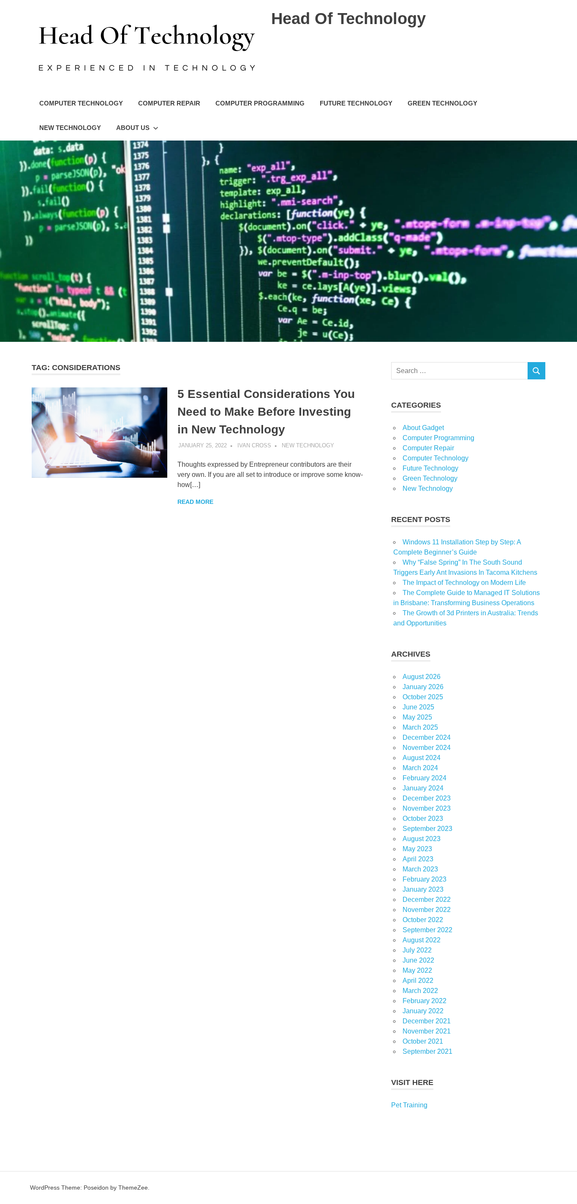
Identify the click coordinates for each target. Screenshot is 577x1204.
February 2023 (424, 879)
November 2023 (427, 808)
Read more (195, 501)
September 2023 (427, 828)
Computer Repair (169, 103)
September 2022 (427, 929)
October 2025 (423, 697)
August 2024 (422, 757)
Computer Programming (260, 103)
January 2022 (423, 1011)
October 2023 (423, 818)
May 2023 (417, 848)
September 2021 (427, 1051)
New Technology (70, 127)
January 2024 (423, 788)
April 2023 (418, 859)
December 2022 (427, 899)
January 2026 (423, 686)
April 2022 (418, 980)
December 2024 (427, 737)
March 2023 (420, 869)
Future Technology (356, 103)
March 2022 (420, 990)
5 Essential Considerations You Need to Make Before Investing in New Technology (266, 411)
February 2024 (424, 778)
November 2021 (427, 1031)
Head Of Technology (348, 18)
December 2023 (427, 798)
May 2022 (417, 970)
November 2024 (427, 747)
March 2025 (420, 727)
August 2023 (422, 838)
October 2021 (423, 1041)
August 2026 (422, 676)
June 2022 (418, 960)
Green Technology (442, 103)
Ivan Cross (254, 445)
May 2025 (417, 717)
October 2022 (423, 919)
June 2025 (418, 707)
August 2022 (422, 940)
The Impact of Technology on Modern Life (464, 582)
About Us (133, 127)
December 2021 (427, 1021)
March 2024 (420, 767)
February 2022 (424, 1000)
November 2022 (427, 909)
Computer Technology (81, 103)
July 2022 (417, 950)
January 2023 (423, 889)
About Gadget (423, 427)
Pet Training (409, 1105)
